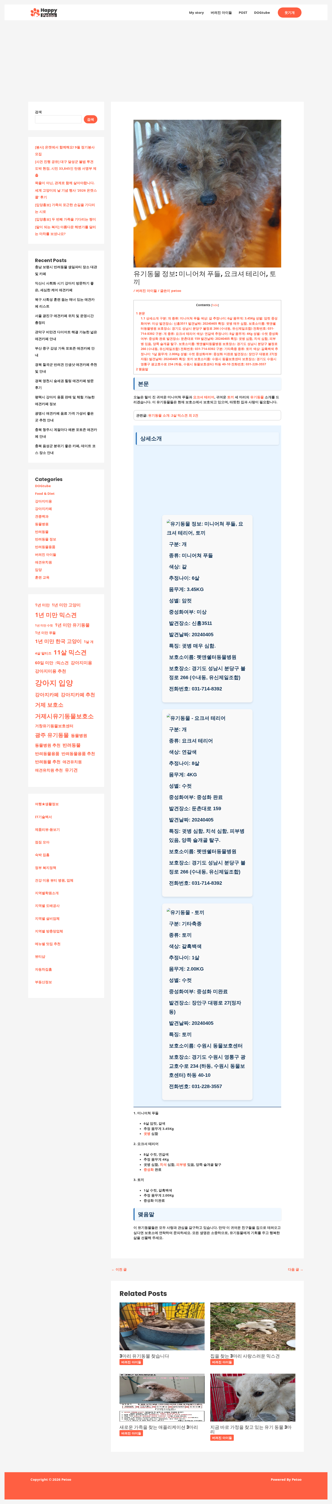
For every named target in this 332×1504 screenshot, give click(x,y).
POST (243, 12)
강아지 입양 (54, 682)
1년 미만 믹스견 (56, 615)
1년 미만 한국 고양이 (58, 641)
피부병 (181, 1164)
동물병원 (42, 524)
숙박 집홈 (42, 854)
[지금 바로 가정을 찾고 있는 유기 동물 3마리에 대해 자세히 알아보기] (252, 1397)
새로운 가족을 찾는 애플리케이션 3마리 (158, 1427)
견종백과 (42, 516)
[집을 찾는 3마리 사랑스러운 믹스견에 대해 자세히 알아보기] (252, 1326)
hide (215, 305)
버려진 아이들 (221, 12)
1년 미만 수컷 (44, 625)
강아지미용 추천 (50, 671)
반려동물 (42, 531)
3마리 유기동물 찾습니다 (144, 1356)
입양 (38, 569)
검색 (38, 112)
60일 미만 (44, 662)
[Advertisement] (166, 54)
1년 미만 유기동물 (72, 625)
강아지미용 (43, 501)
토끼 (230, 397)
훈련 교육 (42, 577)
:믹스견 (62, 662)
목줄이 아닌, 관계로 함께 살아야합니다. (65, 183)
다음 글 (295, 1269)
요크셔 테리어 (203, 397)
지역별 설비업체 (47, 918)
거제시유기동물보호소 (64, 716)
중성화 (149, 1169)
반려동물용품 (45, 546)
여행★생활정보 (47, 804)
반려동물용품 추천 (78, 753)
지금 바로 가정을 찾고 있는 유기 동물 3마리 (251, 1429)
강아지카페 (43, 508)
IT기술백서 (43, 816)
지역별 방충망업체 (49, 931)
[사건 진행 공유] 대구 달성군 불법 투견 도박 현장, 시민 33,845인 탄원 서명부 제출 (65, 168)
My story (196, 12)
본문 (140, 313)
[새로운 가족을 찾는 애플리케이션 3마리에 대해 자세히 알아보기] (162, 1397)
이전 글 (119, 1269)
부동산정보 (43, 982)
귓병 (147, 1133)
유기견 (71, 770)
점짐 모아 (42, 842)
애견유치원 (43, 562)
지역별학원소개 (47, 893)
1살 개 (89, 641)
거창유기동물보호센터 (54, 725)
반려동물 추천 (48, 761)
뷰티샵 (40, 956)
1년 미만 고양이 (66, 605)
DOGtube (262, 12)
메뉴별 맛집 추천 (48, 943)
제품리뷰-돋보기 (47, 829)
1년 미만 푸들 (45, 632)
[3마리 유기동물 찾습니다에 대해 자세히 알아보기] (162, 1326)
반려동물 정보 (45, 539)
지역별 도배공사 (47, 905)
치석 (163, 1164)
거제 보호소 (49, 704)
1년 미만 (42, 605)
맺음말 (142, 369)
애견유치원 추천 (49, 770)
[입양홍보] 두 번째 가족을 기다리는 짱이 (65, 219)
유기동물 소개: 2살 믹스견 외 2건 (173, 415)
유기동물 (257, 397)
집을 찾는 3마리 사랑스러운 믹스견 (245, 1356)
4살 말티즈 (43, 653)
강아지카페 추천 (78, 694)
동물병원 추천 (48, 745)
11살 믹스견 (70, 652)
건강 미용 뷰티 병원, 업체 (54, 880)
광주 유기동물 (52, 735)
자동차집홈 (43, 969)
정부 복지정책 (45, 867)
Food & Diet (45, 493)
